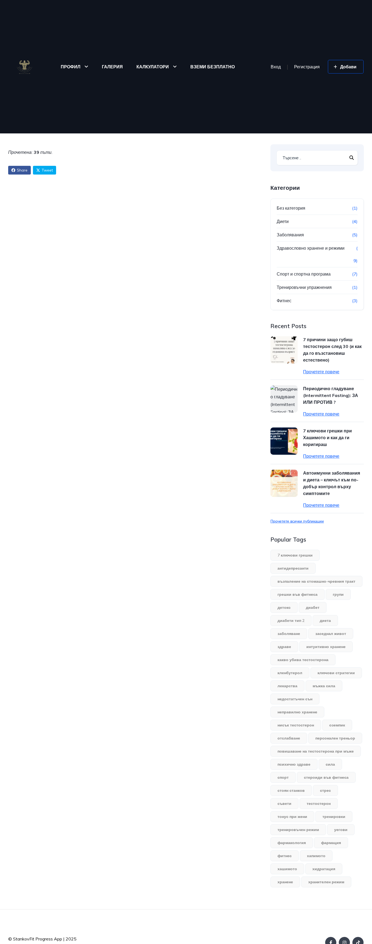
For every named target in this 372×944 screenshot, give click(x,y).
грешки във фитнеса (298, 594)
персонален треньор (335, 738)
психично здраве (294, 764)
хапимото (316, 855)
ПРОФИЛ (70, 66)
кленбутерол (290, 672)
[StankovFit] (24, 66)
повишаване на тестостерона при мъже (316, 751)
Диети (283, 221)
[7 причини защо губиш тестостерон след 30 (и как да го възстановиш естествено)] (284, 349)
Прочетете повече (321, 371)
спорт (283, 777)
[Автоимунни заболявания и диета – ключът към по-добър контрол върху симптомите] (284, 483)
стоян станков (291, 790)
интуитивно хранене (326, 646)
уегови (340, 829)
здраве (284, 646)
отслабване (289, 738)
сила (330, 764)
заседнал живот (330, 633)
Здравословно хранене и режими (310, 248)
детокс (284, 607)
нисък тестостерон (296, 725)
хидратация (323, 868)
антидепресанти (293, 568)
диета (325, 620)
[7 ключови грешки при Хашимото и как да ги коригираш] (284, 441)
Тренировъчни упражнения (304, 287)
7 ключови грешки (295, 555)
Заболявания (290, 234)
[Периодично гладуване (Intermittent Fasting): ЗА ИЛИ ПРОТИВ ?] (284, 399)
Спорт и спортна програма (304, 274)
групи (338, 594)
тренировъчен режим (298, 829)
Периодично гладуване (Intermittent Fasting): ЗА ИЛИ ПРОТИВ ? (330, 395)
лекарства (287, 685)
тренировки (333, 816)
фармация (331, 842)
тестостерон (319, 803)
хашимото (287, 868)
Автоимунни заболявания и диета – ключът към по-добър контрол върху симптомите (331, 483)
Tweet (47, 170)
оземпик (337, 725)
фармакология (292, 842)
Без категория (291, 208)
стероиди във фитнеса (326, 777)
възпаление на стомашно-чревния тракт (316, 581)
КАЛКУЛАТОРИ (152, 66)
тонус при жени (292, 816)
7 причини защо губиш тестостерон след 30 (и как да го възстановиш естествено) (332, 350)
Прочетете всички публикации (297, 521)
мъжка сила (324, 685)
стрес (325, 790)
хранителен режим (326, 881)
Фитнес (284, 300)
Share (22, 170)
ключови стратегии (336, 672)
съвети (284, 803)
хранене (285, 881)
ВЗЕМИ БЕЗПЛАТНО (212, 66)
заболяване (289, 633)
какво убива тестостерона (303, 659)
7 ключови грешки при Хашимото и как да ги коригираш (327, 437)
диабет (312, 607)
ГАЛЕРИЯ (112, 66)
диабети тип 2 (291, 620)
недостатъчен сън (295, 698)
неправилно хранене (297, 712)
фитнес (285, 855)
